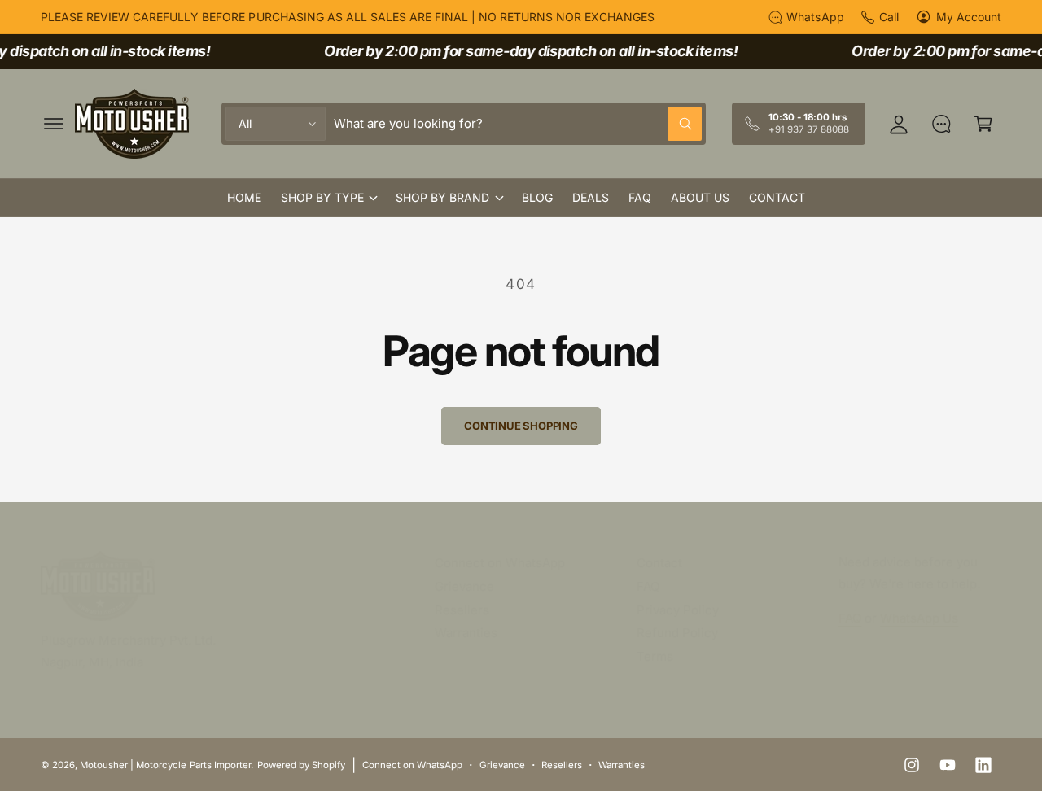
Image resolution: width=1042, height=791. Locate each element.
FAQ (648, 586)
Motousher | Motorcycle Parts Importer (165, 765)
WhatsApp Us (919, 618)
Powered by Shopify (301, 765)
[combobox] (518, 124)
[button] (54, 124)
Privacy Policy (678, 610)
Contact (659, 562)
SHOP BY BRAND (442, 197)
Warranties (466, 632)
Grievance (464, 586)
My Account (968, 17)
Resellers (462, 610)
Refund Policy (677, 632)
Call (889, 17)
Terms (655, 656)
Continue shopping (521, 425)
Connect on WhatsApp (500, 562)
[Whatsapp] (941, 124)
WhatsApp (814, 17)
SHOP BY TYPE (322, 197)
